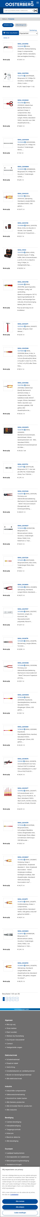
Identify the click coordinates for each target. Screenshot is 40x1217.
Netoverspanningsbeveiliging (18, 1160)
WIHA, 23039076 (23, 759)
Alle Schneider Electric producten (19, 1106)
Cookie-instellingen (20, 1213)
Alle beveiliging (12, 1141)
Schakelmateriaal (13, 1059)
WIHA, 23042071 (23, 324)
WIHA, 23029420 (23, 100)
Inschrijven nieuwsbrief (15, 1039)
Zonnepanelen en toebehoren (18, 1157)
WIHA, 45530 (22, 250)
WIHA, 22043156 (23, 223)
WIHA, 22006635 (23, 931)
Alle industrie (12, 1109)
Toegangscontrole (13, 1129)
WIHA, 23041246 (23, 491)
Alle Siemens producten (16, 1102)
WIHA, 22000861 (23, 727)
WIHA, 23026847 (23, 857)
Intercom (10, 1133)
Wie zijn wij (11, 1024)
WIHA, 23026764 (23, 44)
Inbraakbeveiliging (14, 1125)
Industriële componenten (16, 1090)
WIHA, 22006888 (23, 166)
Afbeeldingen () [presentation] (21, 25)
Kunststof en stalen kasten (17, 1098)
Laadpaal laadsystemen (15, 1153)
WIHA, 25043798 (23, 282)
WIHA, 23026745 (23, 963)
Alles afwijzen (20, 1207)
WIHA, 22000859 (23, 695)
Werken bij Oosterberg (15, 1036)
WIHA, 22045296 (23, 348)
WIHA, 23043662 (23, 383)
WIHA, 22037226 (23, 557)
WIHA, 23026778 (23, 638)
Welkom (4, 19)
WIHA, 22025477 (23, 788)
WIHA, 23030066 (23, 663)
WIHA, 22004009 (23, 140)
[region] (20, 1192)
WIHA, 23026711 (23, 899)
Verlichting (11, 1067)
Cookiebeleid (14, 1195)
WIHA (5, 38)
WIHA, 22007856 (23, 73)
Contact (10, 1043)
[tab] (20, 25)
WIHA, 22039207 (23, 526)
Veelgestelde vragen (14, 1047)
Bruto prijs (6, 59)
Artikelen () (8, 25)
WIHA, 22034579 (23, 823)
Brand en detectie (13, 1137)
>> (17, 999)
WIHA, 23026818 (23, 584)
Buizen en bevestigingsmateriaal (19, 1074)
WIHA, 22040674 (23, 427)
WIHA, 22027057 (23, 609)
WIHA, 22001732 (23, 464)
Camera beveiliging (14, 1122)
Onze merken (12, 1028)
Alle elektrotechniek (14, 1078)
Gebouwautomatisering (16, 1094)
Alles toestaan (20, 1201)
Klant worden (12, 1032)
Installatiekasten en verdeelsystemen (21, 1071)
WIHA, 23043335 (23, 193)
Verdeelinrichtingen (14, 1164)
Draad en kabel (12, 1063)
